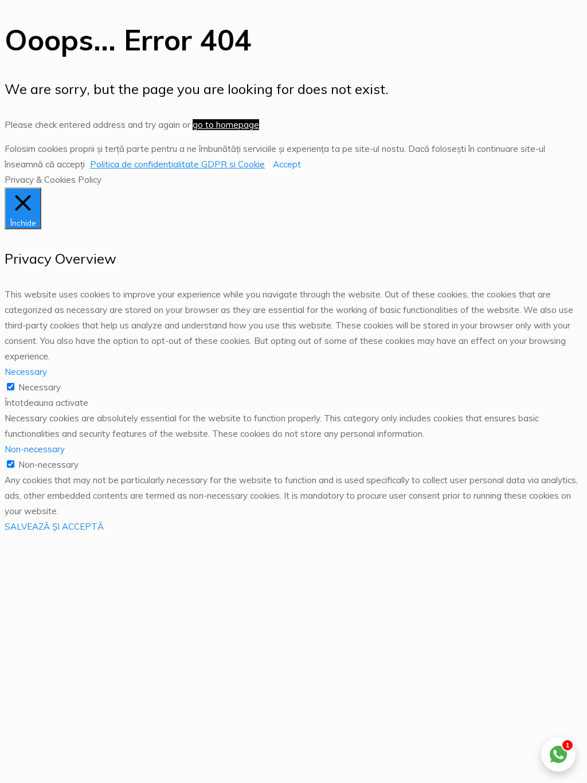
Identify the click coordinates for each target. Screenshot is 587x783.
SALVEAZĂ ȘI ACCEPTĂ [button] (54, 526)
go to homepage (226, 124)
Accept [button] (287, 164)
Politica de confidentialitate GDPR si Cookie (177, 164)
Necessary (39, 387)
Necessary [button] (26, 371)
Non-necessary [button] (35, 449)
